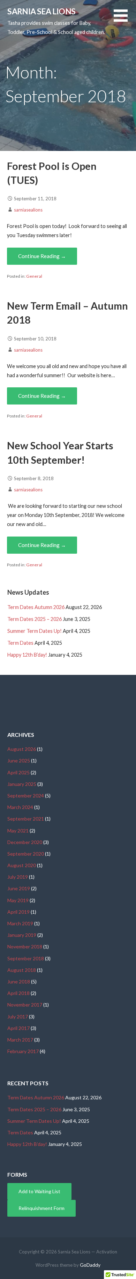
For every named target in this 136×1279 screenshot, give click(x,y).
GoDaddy (90, 1265)
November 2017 (24, 1005)
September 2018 (25, 958)
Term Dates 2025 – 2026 (34, 619)
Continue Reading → (42, 256)
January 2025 (21, 784)
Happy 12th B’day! (27, 655)
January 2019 (21, 935)
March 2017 (20, 1040)
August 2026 (21, 749)
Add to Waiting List (39, 1191)
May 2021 (18, 831)
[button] (125, 20)
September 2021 (25, 819)
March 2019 (20, 923)
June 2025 (18, 760)
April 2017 (18, 1028)
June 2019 (18, 888)
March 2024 (20, 807)
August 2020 (21, 865)
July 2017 (17, 1016)
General (34, 276)
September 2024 (25, 795)
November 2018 (24, 946)
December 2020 (24, 842)
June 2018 (18, 981)
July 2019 (17, 877)
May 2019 (18, 900)
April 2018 (18, 993)
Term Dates (20, 643)
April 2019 (18, 912)
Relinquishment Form (41, 1208)
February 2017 (23, 1051)
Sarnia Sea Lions (41, 11)
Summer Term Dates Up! (34, 631)
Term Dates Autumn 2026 (36, 607)
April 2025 (18, 772)
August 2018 (21, 970)
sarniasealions (28, 210)
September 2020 (25, 854)
